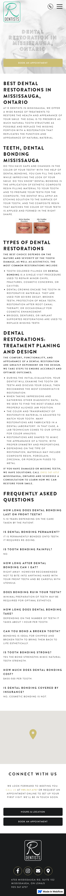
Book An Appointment (33, 62)
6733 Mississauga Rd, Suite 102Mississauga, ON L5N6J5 (33, 881)
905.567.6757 (29, 789)
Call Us (11, 790)
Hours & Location (33, 811)
